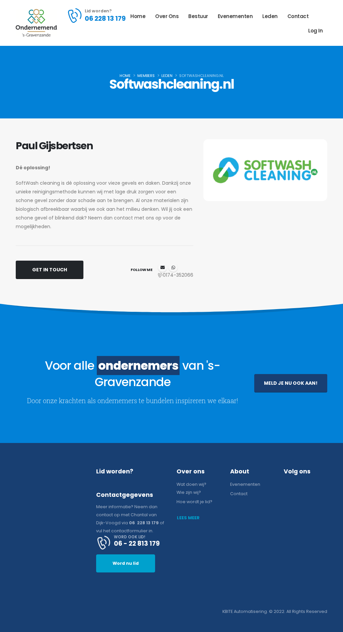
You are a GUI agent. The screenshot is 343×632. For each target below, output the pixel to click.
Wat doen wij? (191, 484)
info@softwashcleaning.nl (162, 267)
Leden (270, 16)
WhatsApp (173, 267)
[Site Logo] (36, 22)
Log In (315, 30)
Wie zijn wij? (189, 492)
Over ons (167, 16)
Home (137, 16)
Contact (298, 16)
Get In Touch (49, 269)
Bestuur (198, 16)
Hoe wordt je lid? (194, 502)
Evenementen (235, 16)
